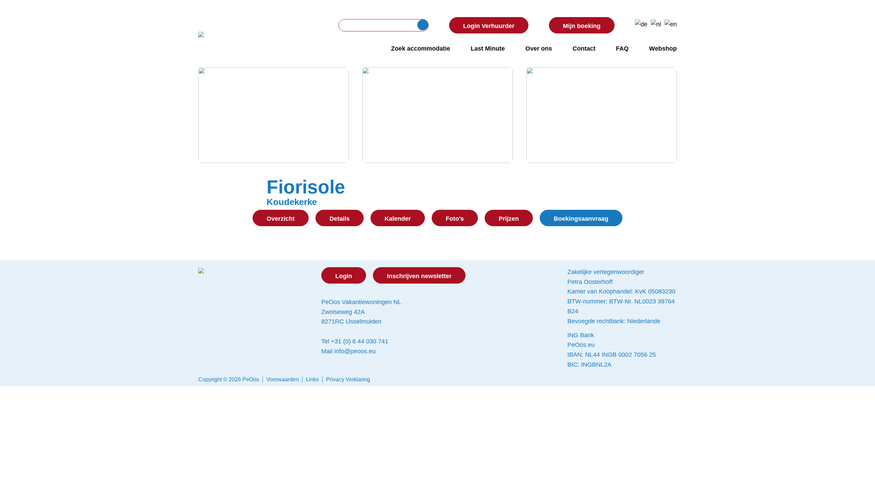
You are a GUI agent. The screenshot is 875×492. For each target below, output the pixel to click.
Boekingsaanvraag (581, 218)
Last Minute (488, 48)
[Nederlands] (656, 24)
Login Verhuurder (488, 26)
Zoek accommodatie (420, 48)
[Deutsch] (641, 24)
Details (339, 218)
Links (312, 379)
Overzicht (281, 218)
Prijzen (509, 218)
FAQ (622, 48)
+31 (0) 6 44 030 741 (359, 341)
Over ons (538, 48)
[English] (670, 24)
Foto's (455, 218)
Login (343, 276)
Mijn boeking (582, 26)
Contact (584, 48)
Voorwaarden (282, 379)
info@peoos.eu (355, 351)
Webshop (663, 48)
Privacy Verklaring (348, 379)
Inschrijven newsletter (419, 276)
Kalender (398, 218)
